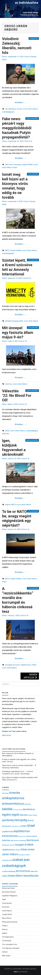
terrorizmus (23, 871)
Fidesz (35, 815)
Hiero (16, 972)
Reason (5, 929)
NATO (7, 250)
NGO (21, 321)
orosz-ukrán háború (30, 109)
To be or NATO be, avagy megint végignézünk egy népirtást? (16, 518)
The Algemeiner (8, 937)
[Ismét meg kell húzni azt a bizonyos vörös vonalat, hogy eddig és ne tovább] (20, 219)
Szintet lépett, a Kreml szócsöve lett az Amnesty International (17, 267)
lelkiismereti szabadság (18, 840)
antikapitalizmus (13, 798)
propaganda (22, 855)
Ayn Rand (27, 804)
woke (4, 876)
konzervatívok (32, 836)
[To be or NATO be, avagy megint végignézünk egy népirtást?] (20, 544)
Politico (5, 926)
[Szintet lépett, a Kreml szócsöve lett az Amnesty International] (20, 292)
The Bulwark (6, 941)
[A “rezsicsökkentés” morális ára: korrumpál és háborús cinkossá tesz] (20, 630)
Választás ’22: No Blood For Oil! (16, 395)
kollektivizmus (22, 836)
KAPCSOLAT (6, 735)
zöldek (11, 875)
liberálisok (12, 109)
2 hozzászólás (33, 260)
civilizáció (15, 809)
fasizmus (8, 384)
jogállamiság (7, 831)
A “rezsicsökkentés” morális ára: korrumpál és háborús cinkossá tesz (17, 600)
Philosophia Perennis (9, 922)
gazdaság (8, 820)
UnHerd (5, 952)
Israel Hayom (7, 911)
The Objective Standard (10, 948)
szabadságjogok (8, 112)
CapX (4, 899)
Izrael (31, 825)
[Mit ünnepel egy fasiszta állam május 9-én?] (20, 355)
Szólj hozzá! (34, 38)
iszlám (23, 826)
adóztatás (5, 793)
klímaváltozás (10, 836)
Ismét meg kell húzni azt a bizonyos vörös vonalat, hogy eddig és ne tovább (15, 186)
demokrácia (29, 809)
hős (6, 109)
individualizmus (15, 826)
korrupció (16, 665)
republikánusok (7, 860)
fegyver (7, 505)
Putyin (15, 167)
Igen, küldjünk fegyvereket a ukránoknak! (14, 447)
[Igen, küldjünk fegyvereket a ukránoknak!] (20, 473)
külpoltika (6, 840)
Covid (20, 809)
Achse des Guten (8, 888)
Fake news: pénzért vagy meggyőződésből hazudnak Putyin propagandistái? (16, 128)
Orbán (7, 431)
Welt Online (6, 956)
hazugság (17, 164)
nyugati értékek (27, 164)
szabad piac (21, 860)
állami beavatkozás (26, 875)
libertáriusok (32, 840)
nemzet (19, 109)
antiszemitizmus (13, 803)
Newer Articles (30, 676)
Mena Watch (6, 918)
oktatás (17, 850)
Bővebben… (20, 102)
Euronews (5, 907)
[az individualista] (20, 9)
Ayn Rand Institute (9, 892)
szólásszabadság (8, 871)
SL (31, 141)
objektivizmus (26, 665)
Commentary (7, 903)
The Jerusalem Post (9, 944)
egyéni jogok (10, 814)
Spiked (4, 933)
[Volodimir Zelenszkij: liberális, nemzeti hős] (20, 74)
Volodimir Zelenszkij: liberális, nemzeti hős (16, 46)
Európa (30, 815)
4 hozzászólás (33, 174)
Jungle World (7, 914)
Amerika (14, 792)
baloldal (8, 321)
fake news (9, 164)
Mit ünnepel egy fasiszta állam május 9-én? (17, 332)
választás (5, 434)
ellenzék (23, 815)
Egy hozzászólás (32, 118)
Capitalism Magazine (9, 896)
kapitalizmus (22, 831)
